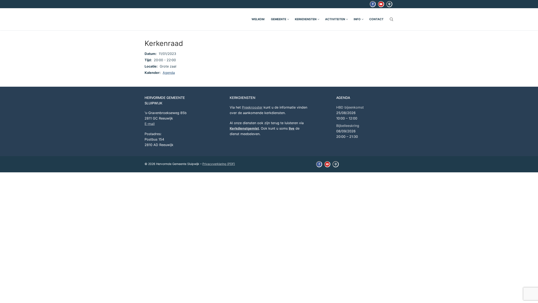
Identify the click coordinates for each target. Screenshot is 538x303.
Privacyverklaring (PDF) (218, 164)
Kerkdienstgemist (244, 128)
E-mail (150, 124)
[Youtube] (381, 4)
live (291, 128)
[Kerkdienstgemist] (389, 4)
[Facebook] (373, 4)
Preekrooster (252, 107)
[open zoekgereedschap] (391, 19)
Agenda (169, 72)
